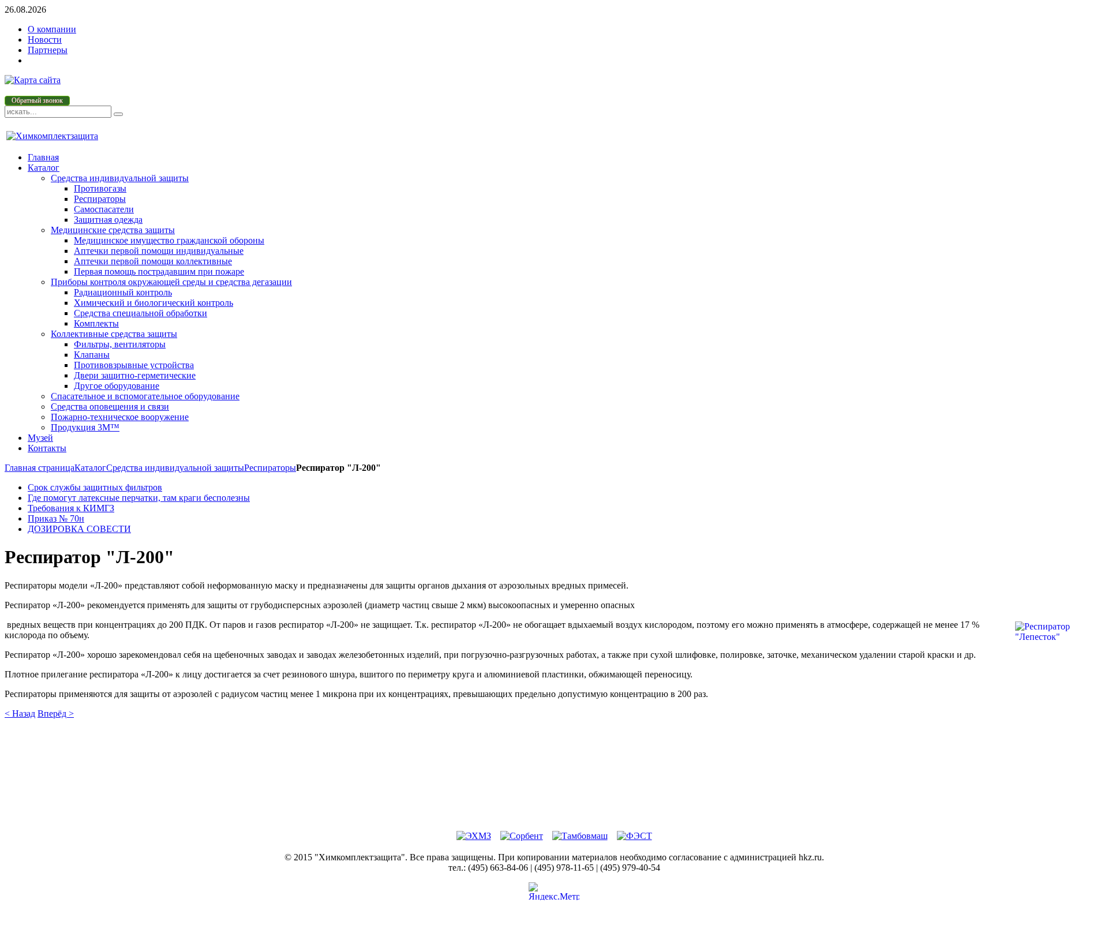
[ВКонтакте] (541, 735)
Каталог (90, 468)
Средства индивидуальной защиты (175, 468)
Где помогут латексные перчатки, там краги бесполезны (139, 498)
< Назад (20, 713)
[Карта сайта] (33, 80)
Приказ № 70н (56, 518)
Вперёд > (56, 713)
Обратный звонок (37, 100)
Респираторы (270, 468)
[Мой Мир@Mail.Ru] (567, 787)
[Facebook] (567, 735)
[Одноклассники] (541, 761)
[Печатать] (541, 813)
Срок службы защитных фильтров (95, 487)
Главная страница (39, 468)
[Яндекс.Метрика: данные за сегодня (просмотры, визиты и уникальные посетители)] (554, 891)
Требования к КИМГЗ (71, 508)
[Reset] (118, 114)
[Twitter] (567, 761)
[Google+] (541, 787)
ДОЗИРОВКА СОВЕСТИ (79, 529)
